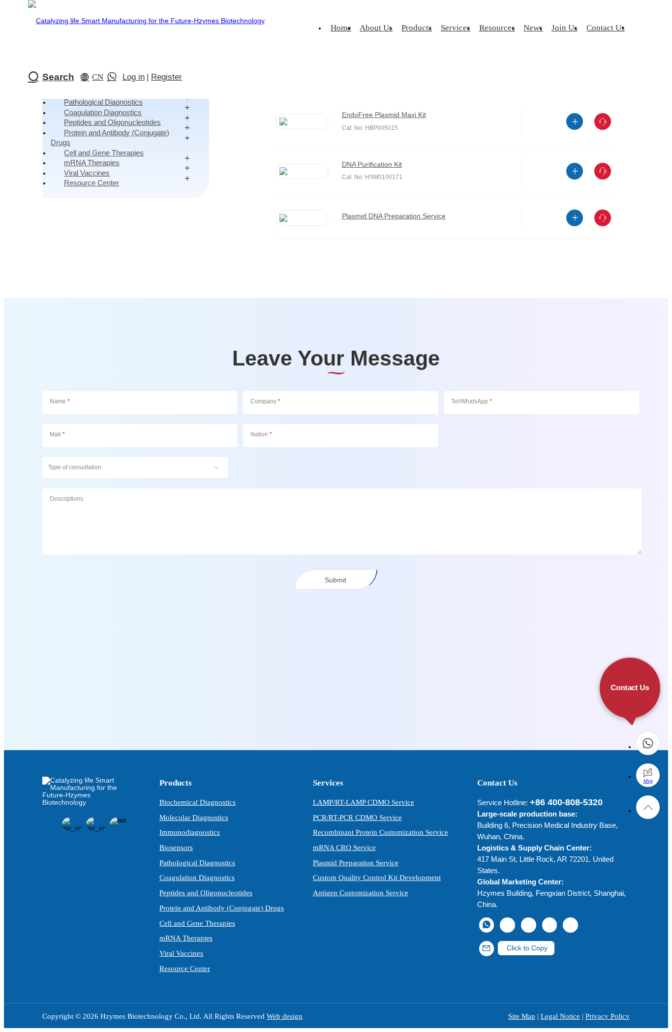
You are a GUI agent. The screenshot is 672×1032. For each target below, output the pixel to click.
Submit (335, 580)
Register (166, 77)
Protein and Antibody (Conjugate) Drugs (110, 137)
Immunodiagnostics (189, 832)
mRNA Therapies (186, 938)
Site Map (521, 1016)
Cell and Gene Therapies (197, 923)
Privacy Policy (607, 1016)
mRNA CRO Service (344, 847)
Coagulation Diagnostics (197, 877)
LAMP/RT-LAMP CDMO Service (363, 802)
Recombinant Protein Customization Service (380, 832)
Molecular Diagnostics (193, 817)
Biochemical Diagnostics (197, 802)
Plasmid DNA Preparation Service (394, 216)
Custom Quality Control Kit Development (377, 877)
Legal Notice (560, 1016)
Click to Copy (526, 948)
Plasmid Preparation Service (355, 862)
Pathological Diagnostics (197, 862)
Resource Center (91, 183)
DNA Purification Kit (372, 164)
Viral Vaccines (181, 953)
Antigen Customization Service (360, 892)
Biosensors (176, 847)
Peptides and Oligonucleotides (205, 892)
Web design (285, 1016)
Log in (133, 77)
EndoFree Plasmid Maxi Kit (384, 115)
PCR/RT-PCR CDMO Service (357, 817)
